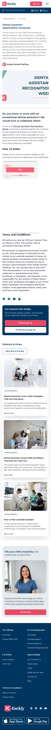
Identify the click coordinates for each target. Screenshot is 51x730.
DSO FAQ (6, 664)
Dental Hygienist (34, 643)
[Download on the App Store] (13, 720)
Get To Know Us (34, 660)
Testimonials (32, 664)
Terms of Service (9, 693)
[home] (9, 4)
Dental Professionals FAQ (38, 648)
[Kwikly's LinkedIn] (31, 708)
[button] (47, 4)
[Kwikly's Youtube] (45, 708)
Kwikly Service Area (35, 672)
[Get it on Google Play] (44, 10)
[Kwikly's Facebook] (36, 708)
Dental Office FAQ (10, 639)
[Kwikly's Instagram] (41, 708)
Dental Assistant (34, 639)
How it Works (8, 660)
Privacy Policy (8, 697)
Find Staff (6, 635)
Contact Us (32, 677)
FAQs (29, 668)
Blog (29, 681)
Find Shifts (31, 635)
